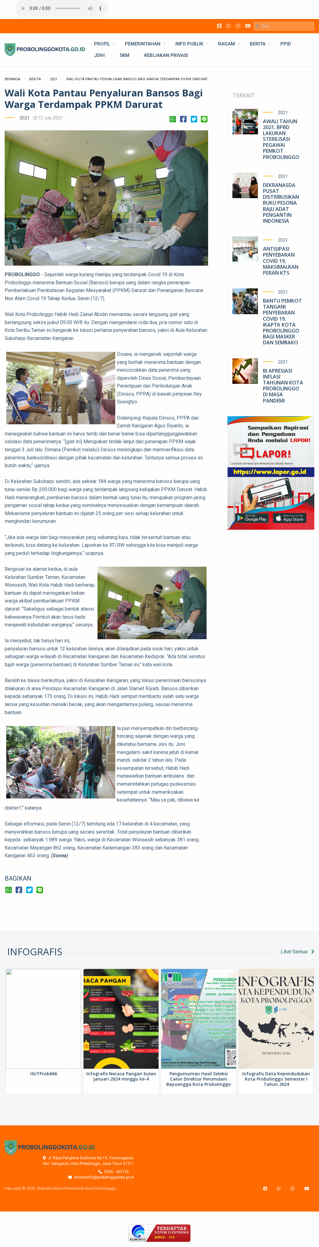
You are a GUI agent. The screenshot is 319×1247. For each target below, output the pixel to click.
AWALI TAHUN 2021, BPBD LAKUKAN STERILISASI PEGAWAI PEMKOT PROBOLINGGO (281, 139)
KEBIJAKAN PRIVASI (166, 55)
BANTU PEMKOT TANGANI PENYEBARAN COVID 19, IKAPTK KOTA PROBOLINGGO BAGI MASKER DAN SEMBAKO (282, 321)
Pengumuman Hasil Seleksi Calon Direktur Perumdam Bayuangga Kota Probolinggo (198, 1079)
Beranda (12, 79)
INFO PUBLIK (189, 44)
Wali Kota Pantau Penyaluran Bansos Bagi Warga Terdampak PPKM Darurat (137, 79)
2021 (53, 79)
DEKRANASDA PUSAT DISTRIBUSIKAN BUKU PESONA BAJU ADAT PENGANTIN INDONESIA (281, 203)
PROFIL (102, 44)
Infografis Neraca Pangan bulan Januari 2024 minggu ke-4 (121, 1076)
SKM (124, 55)
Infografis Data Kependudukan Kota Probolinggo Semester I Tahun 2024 (276, 1079)
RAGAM (226, 44)
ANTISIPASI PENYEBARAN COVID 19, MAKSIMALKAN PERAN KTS (280, 260)
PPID (285, 44)
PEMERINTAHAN (142, 44)
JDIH (99, 55)
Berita (35, 79)
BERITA (257, 44)
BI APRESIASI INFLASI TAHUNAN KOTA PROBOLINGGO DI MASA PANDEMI (283, 385)
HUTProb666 (43, 1074)
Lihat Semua (295, 952)
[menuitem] (102, 44)
